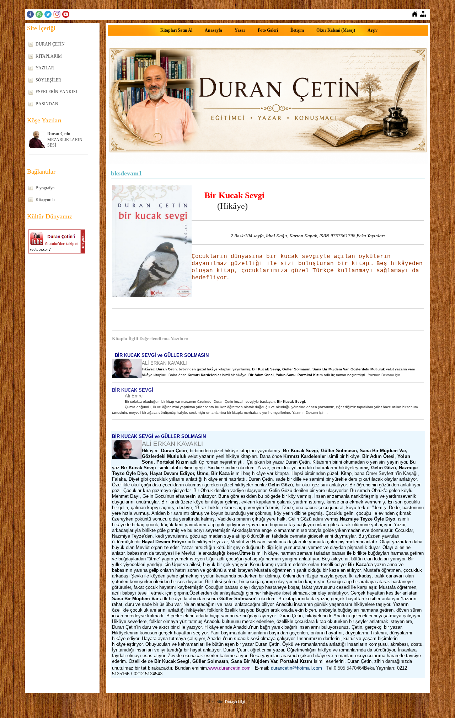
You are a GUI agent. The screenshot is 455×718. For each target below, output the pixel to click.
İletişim (297, 30)
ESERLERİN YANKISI (56, 91)
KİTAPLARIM (49, 56)
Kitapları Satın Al (176, 30)
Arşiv (373, 30)
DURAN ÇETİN (50, 44)
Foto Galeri (268, 30)
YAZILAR (45, 67)
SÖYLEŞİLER (48, 80)
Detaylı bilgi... (236, 701)
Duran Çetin (58, 133)
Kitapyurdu (45, 199)
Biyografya (45, 187)
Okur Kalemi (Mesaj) (335, 30)
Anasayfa (213, 30)
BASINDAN (47, 103)
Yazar (240, 30)
